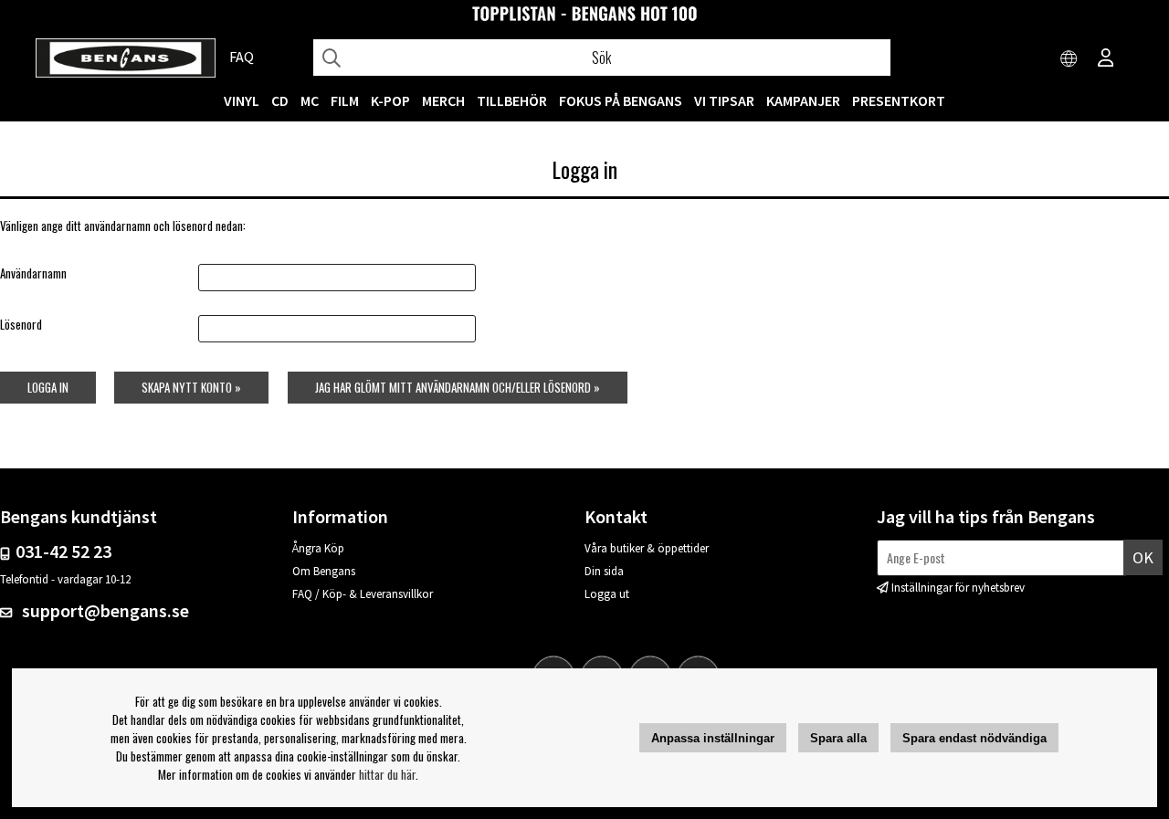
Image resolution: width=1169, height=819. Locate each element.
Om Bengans (323, 571)
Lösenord (21, 324)
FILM (345, 100)
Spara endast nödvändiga (974, 738)
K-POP (390, 100)
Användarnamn (33, 273)
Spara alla (838, 738)
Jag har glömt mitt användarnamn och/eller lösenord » (457, 387)
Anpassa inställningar (712, 738)
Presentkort (898, 100)
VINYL (241, 100)
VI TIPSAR (724, 100)
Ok (1142, 557)
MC (309, 100)
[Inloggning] (1106, 59)
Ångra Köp (318, 548)
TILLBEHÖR (512, 100)
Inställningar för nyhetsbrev (958, 587)
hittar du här (387, 774)
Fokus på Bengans (620, 100)
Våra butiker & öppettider (646, 548)
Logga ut (606, 594)
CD (280, 100)
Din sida (604, 571)
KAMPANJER (803, 100)
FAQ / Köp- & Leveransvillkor (362, 594)
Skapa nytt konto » (191, 387)
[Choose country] (1069, 59)
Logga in (47, 387)
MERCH (443, 100)
